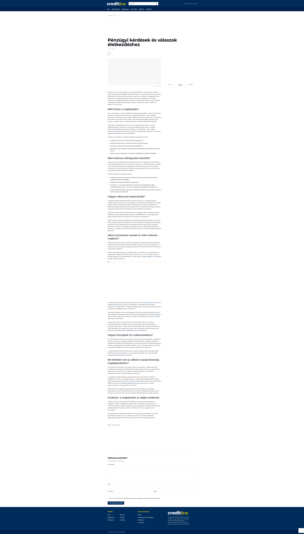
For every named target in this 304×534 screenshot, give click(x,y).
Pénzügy (141, 9)
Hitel (108, 9)
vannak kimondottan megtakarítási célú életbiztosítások (130, 330)
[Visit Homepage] (116, 3)
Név (109, 484)
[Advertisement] (165, 26)
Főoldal (110, 15)
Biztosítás (134, 9)
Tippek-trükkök (116, 425)
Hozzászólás (111, 464)
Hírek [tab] (169, 84)
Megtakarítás (116, 9)
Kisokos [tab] (191, 84)
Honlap (155, 491)
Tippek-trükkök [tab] (180, 85)
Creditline (113, 532)
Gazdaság (149, 9)
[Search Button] (156, 3)
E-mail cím (111, 491)
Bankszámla (125, 9)
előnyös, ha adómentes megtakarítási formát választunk (130, 383)
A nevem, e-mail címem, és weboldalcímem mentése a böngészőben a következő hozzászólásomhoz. (134, 498)
